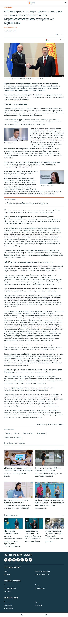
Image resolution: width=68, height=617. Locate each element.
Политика (8, 7)
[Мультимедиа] (21, 615)
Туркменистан (39, 602)
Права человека (40, 588)
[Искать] (46, 615)
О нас (6, 571)
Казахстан (7, 602)
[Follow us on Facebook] (14, 559)
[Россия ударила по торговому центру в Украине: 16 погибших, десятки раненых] (54, 523)
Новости (6, 585)
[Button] (60, 35)
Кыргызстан (8, 605)
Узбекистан (38, 605)
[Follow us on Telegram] (18, 559)
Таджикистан (8, 608)
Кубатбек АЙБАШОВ (10, 27)
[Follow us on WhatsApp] (22, 559)
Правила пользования (42, 575)
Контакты (7, 575)
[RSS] (30, 559)
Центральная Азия (10, 588)
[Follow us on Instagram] (10, 559)
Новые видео (10, 515)
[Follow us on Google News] (26, 559)
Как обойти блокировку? (42, 571)
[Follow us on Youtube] (5, 559)
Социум (37, 585)
